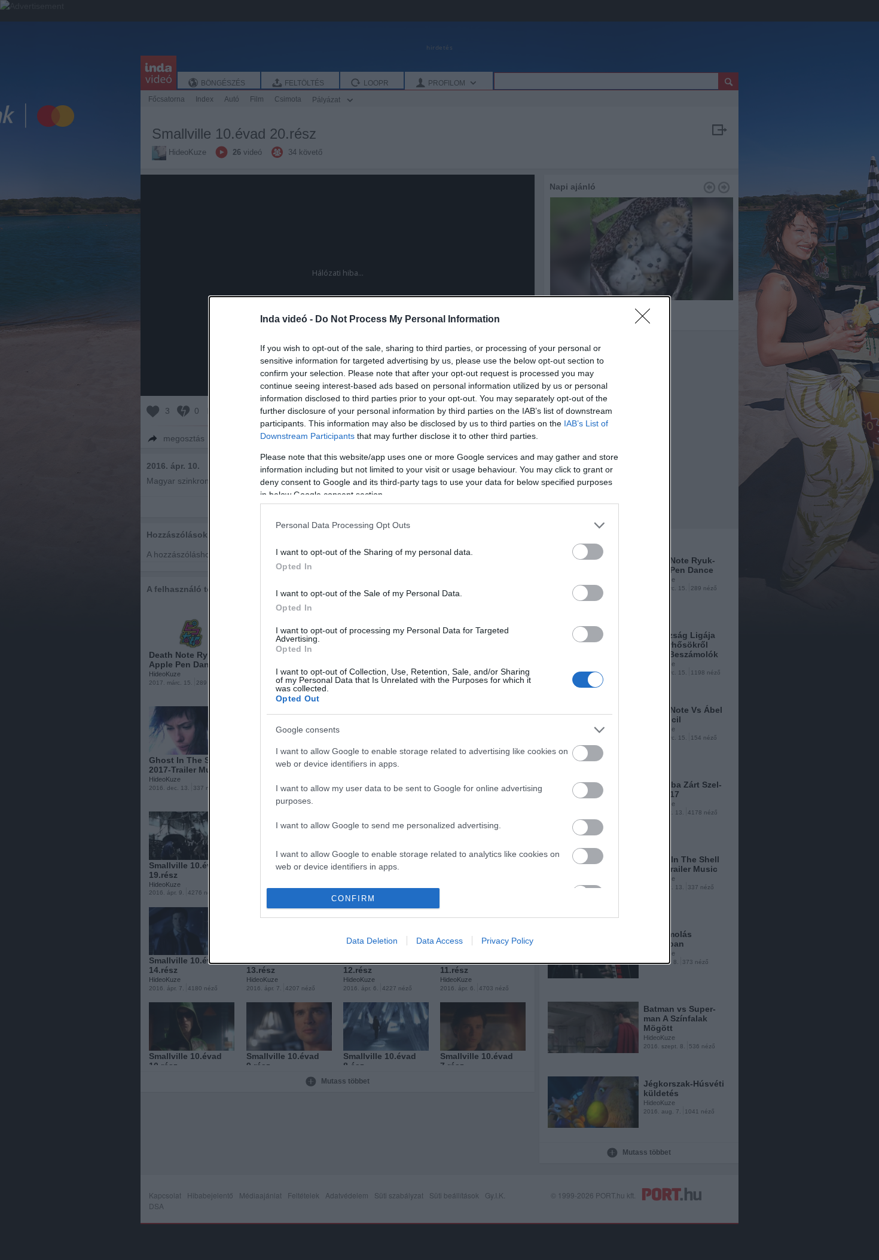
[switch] (587, 552)
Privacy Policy (507, 940)
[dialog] (439, 630)
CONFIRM (353, 898)
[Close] (646, 320)
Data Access (439, 940)
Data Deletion (372, 940)
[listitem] (439, 525)
